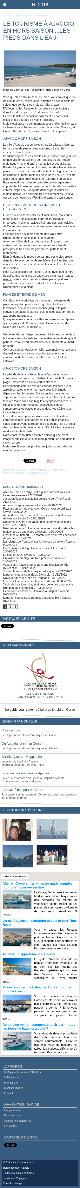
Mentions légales (13, 1087)
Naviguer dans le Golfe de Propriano (26, 577)
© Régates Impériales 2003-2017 (22, 1072)
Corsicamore (11, 730)
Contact (8, 1093)
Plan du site (11, 1082)
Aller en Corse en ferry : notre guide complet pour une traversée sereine (37, 885)
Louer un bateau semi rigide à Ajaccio (26, 574)
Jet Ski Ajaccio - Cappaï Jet (22, 757)
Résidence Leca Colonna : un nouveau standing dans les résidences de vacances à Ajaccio (39, 530)
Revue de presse (13, 1115)
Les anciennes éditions (22, 810)
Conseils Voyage (12, 1183)
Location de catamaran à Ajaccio (25, 773)
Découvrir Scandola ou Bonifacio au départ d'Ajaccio (36, 591)
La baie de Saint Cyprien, (19, 554)
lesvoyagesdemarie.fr (54, 401)
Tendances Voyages (14, 1178)
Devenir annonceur (19, 721)
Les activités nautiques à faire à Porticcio (29, 581)
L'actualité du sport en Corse (22, 790)
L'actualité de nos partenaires (32, 15)
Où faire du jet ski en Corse (22, 743)
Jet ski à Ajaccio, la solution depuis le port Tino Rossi (36, 498)
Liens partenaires (18, 645)
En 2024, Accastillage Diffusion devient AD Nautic (34, 548)
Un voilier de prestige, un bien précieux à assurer (34, 558)
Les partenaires (13, 1110)
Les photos (10, 1126)
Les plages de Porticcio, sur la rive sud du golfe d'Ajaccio (39, 541)
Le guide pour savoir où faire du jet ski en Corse (40, 709)
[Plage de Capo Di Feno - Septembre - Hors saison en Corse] (40, 51)
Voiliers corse (11, 1077)
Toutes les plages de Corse (18, 1173)
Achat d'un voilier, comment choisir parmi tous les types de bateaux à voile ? (39, 1026)
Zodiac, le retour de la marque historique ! (29, 571)
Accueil (7, 15)
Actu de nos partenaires (17, 1120)
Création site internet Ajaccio (19, 1162)
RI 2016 (40, 4)
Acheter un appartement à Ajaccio (24, 505)
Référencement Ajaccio (16, 1167)
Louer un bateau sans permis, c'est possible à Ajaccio (37, 597)
